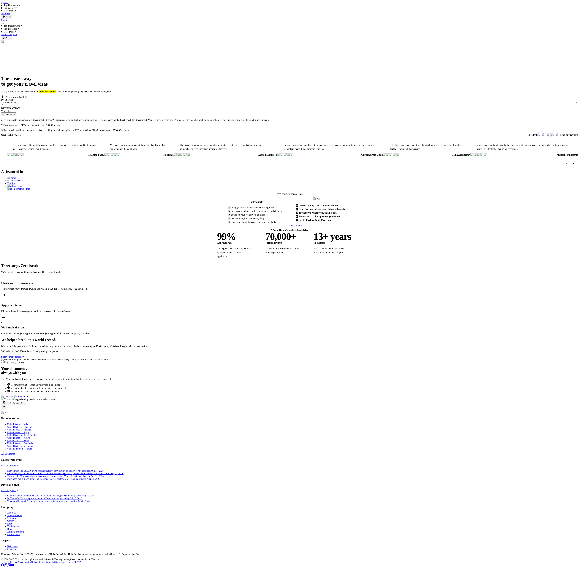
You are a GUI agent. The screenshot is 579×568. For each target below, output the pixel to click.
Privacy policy (24, 562)
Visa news (12, 518)
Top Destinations (12, 5)
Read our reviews (569, 135)
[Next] (574, 163)
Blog (9, 529)
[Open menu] (2, 23)
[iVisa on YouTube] (12, 565)
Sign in (4, 20)
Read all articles (9, 465)
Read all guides (8, 490)
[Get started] (3, 407)
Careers (10, 521)
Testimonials (13, 526)
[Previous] (566, 163)
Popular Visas (10, 8)
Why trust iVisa (14, 515)
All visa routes (8, 454)
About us (11, 512)
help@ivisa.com (57, 562)
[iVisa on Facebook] (3, 565)
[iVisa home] (4, 2)
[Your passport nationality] (5, 403)
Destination (10, 108)
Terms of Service (9, 562)
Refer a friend (13, 534)
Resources (9, 10)
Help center (12, 546)
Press (9, 523)
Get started (7, 115)
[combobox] (289, 102)
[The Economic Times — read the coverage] (18, 188)
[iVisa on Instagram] (6, 565)
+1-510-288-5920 (73, 562)
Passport (8, 100)
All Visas (5, 13)
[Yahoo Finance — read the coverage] (15, 186)
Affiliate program (15, 531)
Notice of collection (40, 562)
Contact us (12, 549)
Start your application (11, 356)
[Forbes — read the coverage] (11, 178)
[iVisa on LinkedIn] (9, 565)
